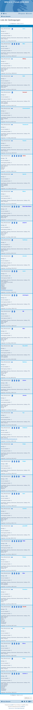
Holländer (25, 427)
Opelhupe (25, 239)
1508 (6, 463)
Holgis (24, 444)
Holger (24, 461)
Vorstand (25, 92)
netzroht (25, 256)
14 (5, 661)
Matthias (25, 362)
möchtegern (25, 295)
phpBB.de (23, 706)
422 (6, 575)
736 (6, 158)
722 (6, 609)
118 (6, 430)
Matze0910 (25, 345)
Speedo (24, 174)
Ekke (24, 573)
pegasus (25, 222)
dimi (24, 628)
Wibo (24, 43)
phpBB (11, 704)
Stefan (24, 155)
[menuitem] (5, 14)
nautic (24, 271)
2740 (6, 478)
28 (9, 275)
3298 (6, 496)
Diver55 (24, 606)
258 (6, 676)
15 (5, 331)
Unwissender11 (26, 108)
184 (6, 543)
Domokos (25, 589)
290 (6, 646)
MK (23, 311)
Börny (24, 643)
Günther (25, 508)
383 (6, 46)
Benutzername (4, 26)
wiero (24, 28)
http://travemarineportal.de (7, 290)
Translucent (25, 124)
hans (24, 493)
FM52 (24, 540)
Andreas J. (25, 673)
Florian (24, 557)
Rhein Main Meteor (27, 206)
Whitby (24, 58)
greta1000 (25, 525)
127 (6, 209)
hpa (23, 412)
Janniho (24, 395)
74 (5, 273)
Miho (24, 328)
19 (11, 547)
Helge (24, 476)
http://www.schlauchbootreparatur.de (9, 439)
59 (5, 313)
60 (5, 225)
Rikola (24, 191)
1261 (6, 383)
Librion (24, 380)
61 (5, 297)
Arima (24, 658)
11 (9, 545)
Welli (24, 76)
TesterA (24, 140)
